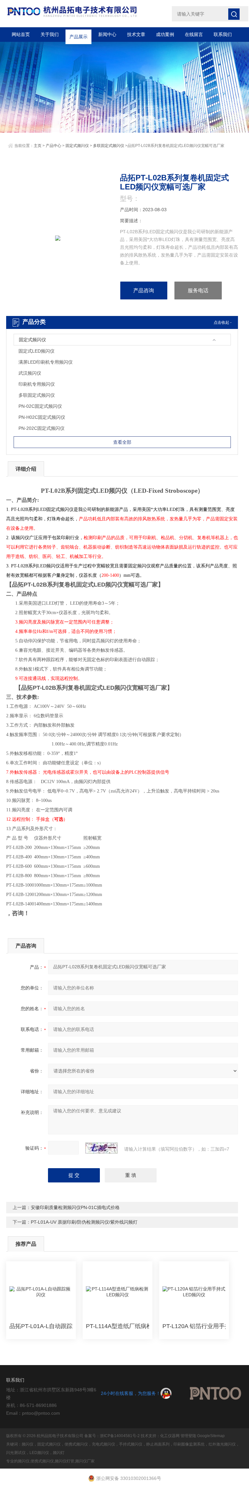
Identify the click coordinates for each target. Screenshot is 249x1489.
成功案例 (165, 34)
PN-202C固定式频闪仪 (41, 428)
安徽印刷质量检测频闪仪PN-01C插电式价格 (75, 1207)
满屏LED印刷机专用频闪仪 (45, 362)
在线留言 (194, 34)
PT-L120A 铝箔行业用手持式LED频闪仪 (194, 1326)
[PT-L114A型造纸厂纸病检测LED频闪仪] (117, 1292)
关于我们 (50, 34)
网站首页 (21, 34)
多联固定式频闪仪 (108, 145)
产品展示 (78, 34)
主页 (38, 145)
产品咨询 (143, 290)
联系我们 (223, 34)
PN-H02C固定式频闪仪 (41, 417)
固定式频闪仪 (77, 145)
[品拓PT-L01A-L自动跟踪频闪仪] (41, 1292)
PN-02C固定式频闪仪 (40, 406)
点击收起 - (222, 322)
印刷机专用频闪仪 (36, 384)
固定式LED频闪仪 (36, 351)
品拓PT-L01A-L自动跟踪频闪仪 (41, 1326)
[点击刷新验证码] (101, 1148)
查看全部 (122, 442)
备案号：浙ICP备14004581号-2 (112, 1436)
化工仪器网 (170, 1436)
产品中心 (53, 145)
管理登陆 (188, 1436)
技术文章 (136, 34)
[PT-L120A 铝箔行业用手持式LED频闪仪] (194, 1292)
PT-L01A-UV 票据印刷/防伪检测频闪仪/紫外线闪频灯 (84, 1222)
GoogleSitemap (211, 1436)
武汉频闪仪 (29, 373)
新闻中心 (107, 34)
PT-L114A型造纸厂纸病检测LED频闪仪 (117, 1326)
